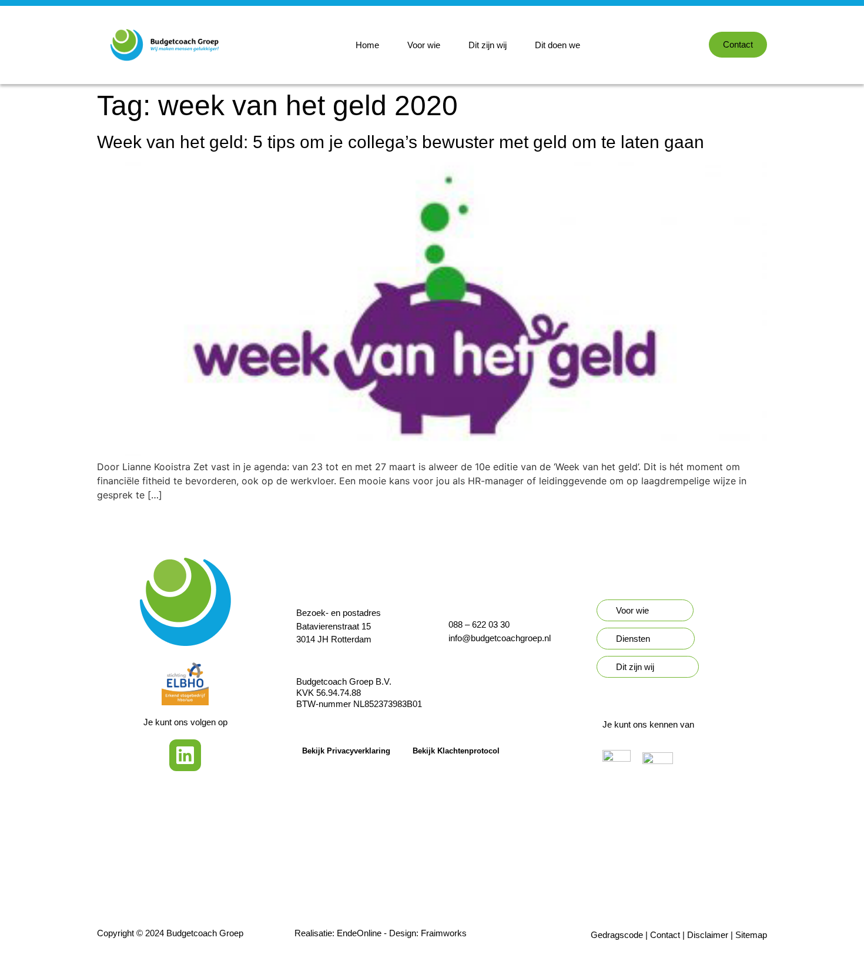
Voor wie (423, 45)
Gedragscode (617, 935)
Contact (665, 935)
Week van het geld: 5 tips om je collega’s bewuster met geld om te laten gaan (400, 142)
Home (367, 45)
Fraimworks (444, 933)
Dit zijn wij (487, 45)
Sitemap (751, 935)
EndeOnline (359, 933)
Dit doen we (557, 45)
